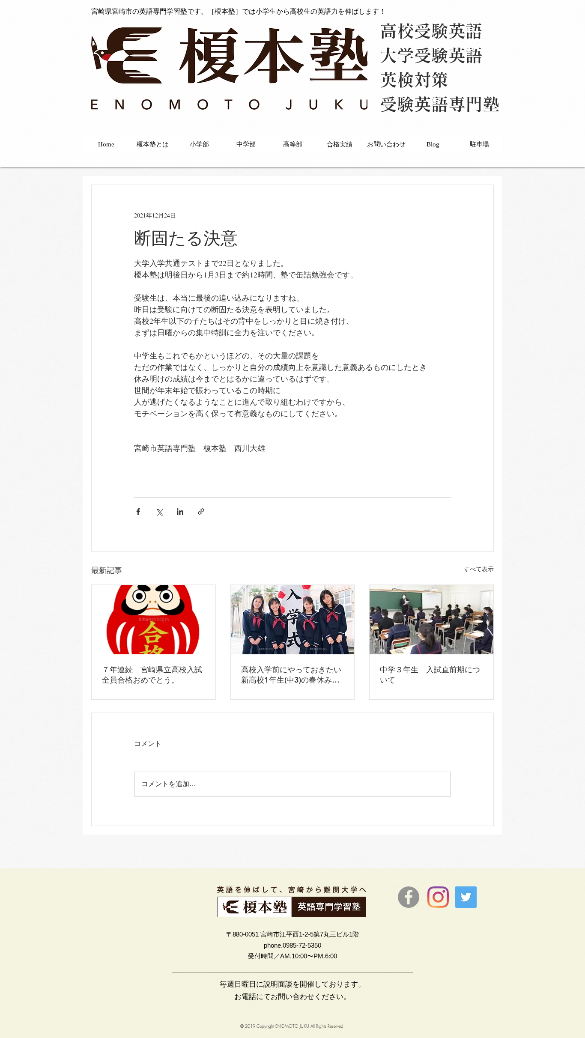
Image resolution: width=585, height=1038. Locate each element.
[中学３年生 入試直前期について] (431, 619)
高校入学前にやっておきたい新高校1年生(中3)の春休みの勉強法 (291, 675)
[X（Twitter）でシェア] (159, 511)
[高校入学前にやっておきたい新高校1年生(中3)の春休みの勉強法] (293, 619)
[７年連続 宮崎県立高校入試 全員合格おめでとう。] (153, 619)
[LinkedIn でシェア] (180, 511)
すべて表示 (479, 569)
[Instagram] (438, 897)
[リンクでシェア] (201, 511)
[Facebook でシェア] (138, 511)
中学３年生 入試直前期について (430, 675)
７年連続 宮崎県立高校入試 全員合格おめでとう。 (153, 675)
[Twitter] (466, 897)
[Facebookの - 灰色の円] (408, 897)
